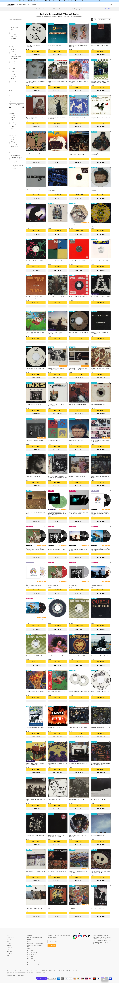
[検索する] (101, 4)
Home (8, 9)
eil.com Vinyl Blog (31, 960)
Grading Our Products (32, 954)
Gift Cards (29, 948)
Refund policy (23, 970)
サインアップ (52, 945)
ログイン (108, 9)
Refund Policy (30, 950)
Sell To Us (66, 9)
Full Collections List (31, 970)
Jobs (28, 941)
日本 (51, 978)
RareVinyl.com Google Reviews (34, 964)
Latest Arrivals (17, 9)
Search (8, 970)
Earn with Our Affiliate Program (35, 943)
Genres (26, 9)
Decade (38, 9)
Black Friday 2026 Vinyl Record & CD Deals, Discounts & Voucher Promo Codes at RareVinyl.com (56, 970)
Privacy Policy (30, 958)
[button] (92, 19)
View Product (36, 54)
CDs (60, 9)
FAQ (44, 972)
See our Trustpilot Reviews (33, 952)
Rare (32, 9)
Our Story (74, 9)
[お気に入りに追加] (45, 24)
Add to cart (35, 51)
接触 (80, 9)
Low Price (53, 9)
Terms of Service (31, 956)
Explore (45, 9)
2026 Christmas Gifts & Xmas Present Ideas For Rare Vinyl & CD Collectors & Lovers (24, 972)
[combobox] (58, 4)
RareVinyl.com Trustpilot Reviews (35, 962)
